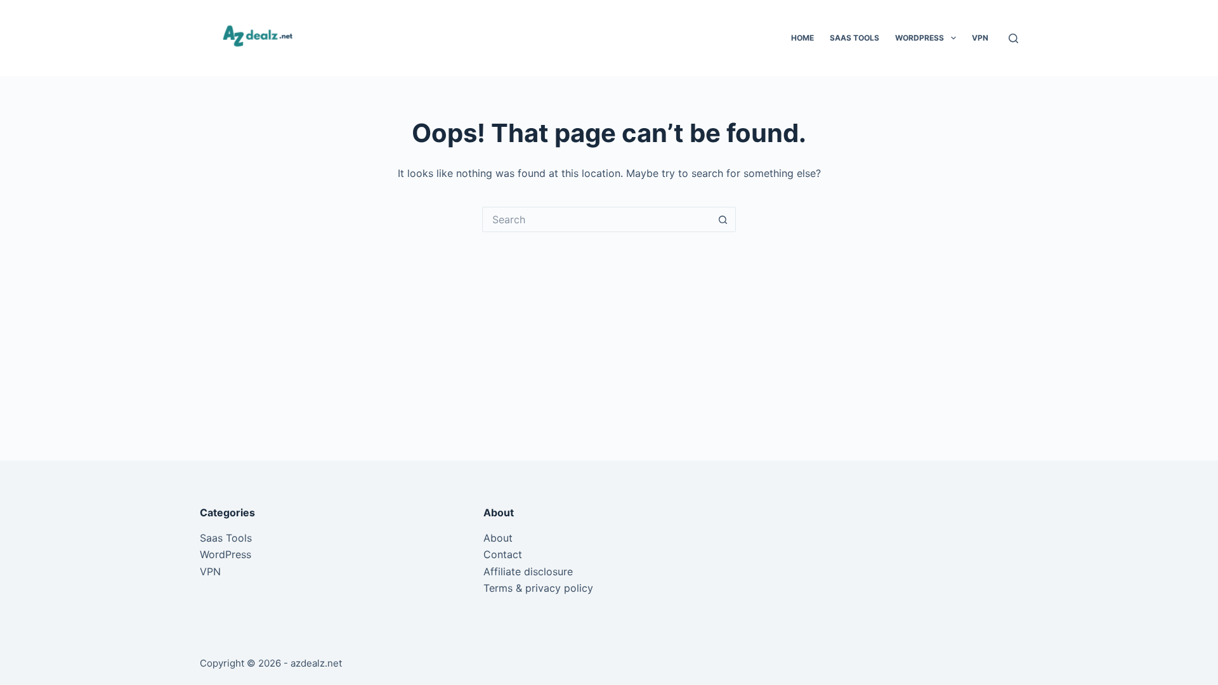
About (498, 538)
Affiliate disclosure (528, 571)
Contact (502, 554)
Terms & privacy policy (538, 588)
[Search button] (723, 219)
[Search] (1013, 38)
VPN (980, 37)
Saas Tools (854, 37)
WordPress (919, 37)
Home (802, 37)
